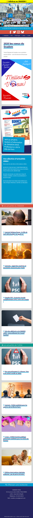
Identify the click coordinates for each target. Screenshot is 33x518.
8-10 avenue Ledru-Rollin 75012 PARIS (16, 492)
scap (28, 35)
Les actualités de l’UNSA (12, 345)
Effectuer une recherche (17, 484)
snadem (6, 35)
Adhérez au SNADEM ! (17, 1)
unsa (23, 35)
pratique (17, 35)
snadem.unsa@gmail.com (18, 498)
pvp (12, 35)
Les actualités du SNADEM (13, 206)
